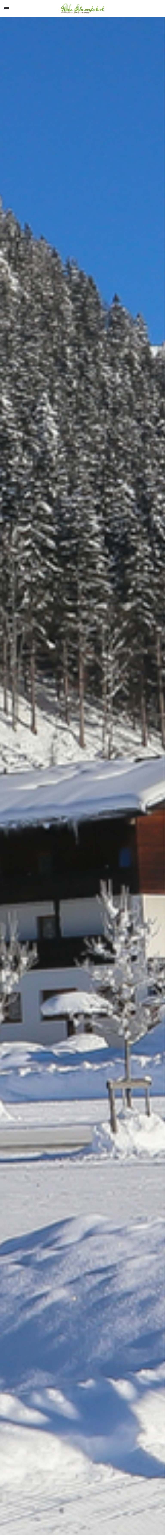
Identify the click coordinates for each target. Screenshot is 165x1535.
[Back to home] (82, 8)
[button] (6, 8)
